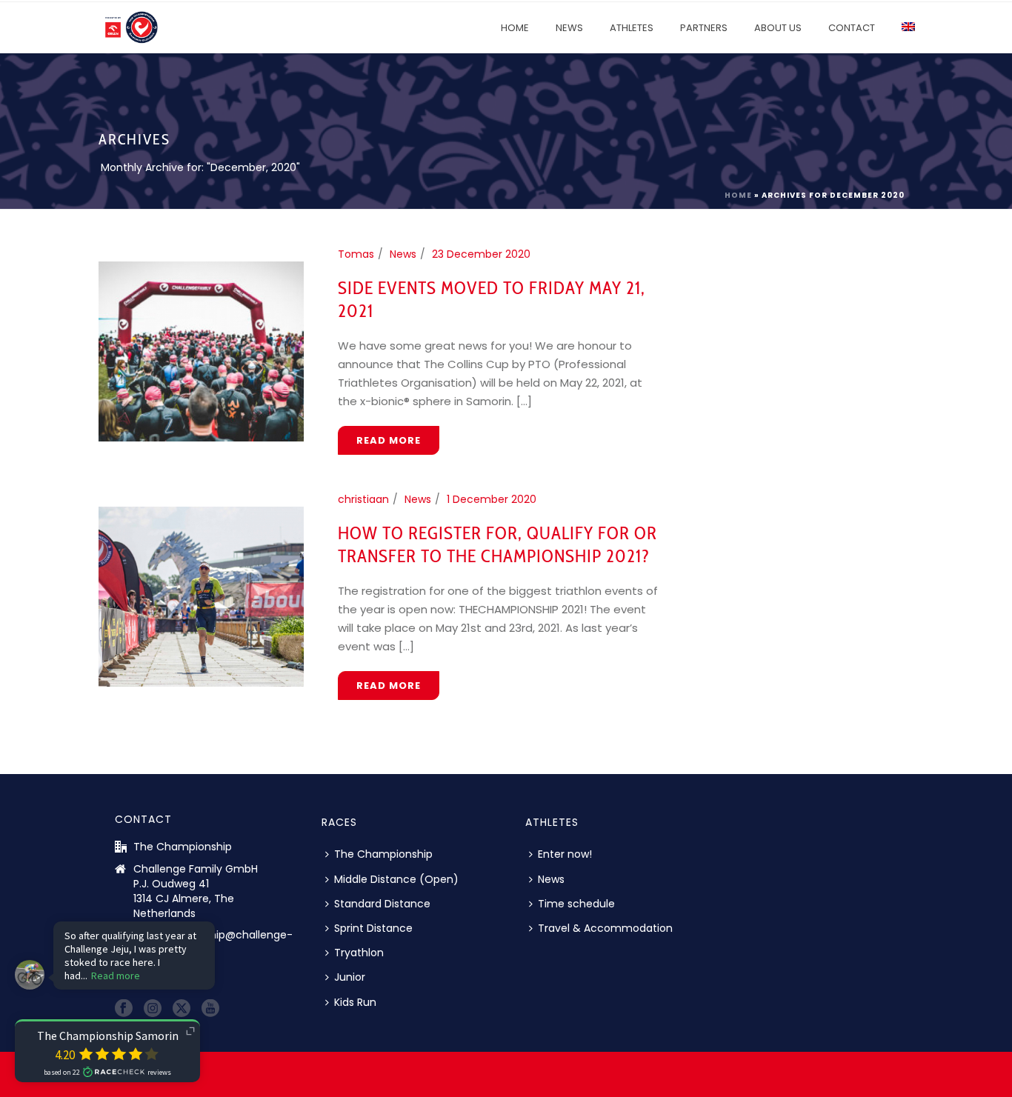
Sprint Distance (373, 928)
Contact (851, 28)
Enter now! (565, 854)
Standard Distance (382, 903)
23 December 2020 (481, 254)
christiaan (363, 499)
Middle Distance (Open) (396, 879)
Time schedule (576, 903)
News (569, 28)
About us (778, 28)
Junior (349, 977)
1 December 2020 (491, 499)
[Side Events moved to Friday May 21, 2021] (201, 350)
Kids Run (355, 1002)
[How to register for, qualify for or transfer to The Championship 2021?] (201, 595)
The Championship (383, 854)
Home (515, 28)
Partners (704, 28)
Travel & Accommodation (605, 928)
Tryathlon (359, 952)
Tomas (356, 254)
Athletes (631, 28)
